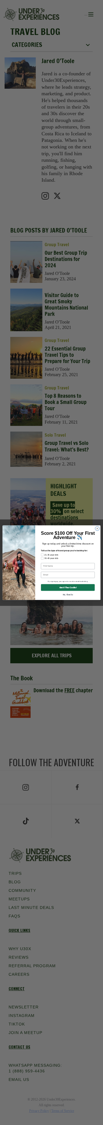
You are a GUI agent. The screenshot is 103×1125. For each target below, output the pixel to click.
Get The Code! (67, 587)
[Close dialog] (97, 528)
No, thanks (68, 594)
